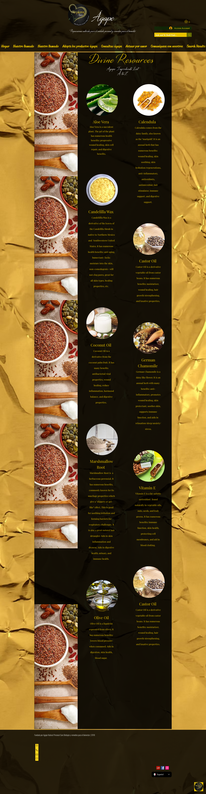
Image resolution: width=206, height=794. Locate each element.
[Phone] (36, 750)
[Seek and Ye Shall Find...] (189, 35)
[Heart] (36, 758)
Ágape (103, 17)
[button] (188, 21)
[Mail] (36, 754)
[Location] (36, 745)
